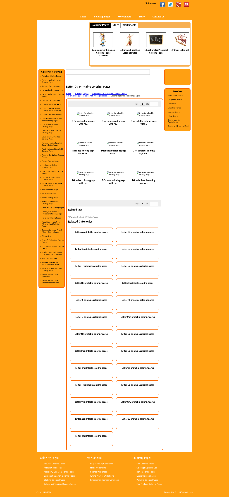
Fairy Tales (172, 104)
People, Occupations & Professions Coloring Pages (52, 213)
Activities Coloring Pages (51, 76)
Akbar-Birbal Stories (175, 96)
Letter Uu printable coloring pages (137, 385)
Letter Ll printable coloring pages (91, 317)
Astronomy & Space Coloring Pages (59, 472)
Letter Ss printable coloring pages (138, 368)
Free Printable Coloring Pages (149, 484)
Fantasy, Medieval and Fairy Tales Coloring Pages (52, 144)
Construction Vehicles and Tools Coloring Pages (52, 120)
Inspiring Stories (174, 112)
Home (61, 9)
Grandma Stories (174, 108)
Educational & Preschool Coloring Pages (51, 138)
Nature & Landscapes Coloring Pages (50, 203)
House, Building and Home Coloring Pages (52, 185)
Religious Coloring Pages (51, 218)
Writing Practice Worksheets (102, 476)
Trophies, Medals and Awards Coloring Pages (51, 264)
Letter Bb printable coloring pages (138, 232)
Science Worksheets (98, 472)
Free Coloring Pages (145, 464)
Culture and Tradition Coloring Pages (50, 126)
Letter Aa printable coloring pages (91, 232)
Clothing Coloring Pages (51, 100)
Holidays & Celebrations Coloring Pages (51, 178)
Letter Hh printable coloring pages (91, 283)
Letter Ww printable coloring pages (138, 402)
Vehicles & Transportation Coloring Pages (52, 270)
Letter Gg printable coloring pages (138, 266)
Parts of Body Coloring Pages (53, 208)
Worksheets (124, 16)
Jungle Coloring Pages (50, 190)
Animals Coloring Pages (178, 50)
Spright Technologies (184, 492)
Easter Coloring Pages (146, 476)
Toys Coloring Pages (49, 258)
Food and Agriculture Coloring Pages (50, 166)
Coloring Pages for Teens (51, 105)
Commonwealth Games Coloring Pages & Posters (98, 53)
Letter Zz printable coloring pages (91, 436)
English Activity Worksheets (101, 464)
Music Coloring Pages (50, 198)
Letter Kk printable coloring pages (138, 300)
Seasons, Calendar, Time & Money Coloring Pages (52, 231)
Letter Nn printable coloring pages (91, 334)
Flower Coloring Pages (50, 161)
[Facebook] (162, 4)
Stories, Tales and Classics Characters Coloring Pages (52, 253)
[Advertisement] (64, 43)
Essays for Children (175, 100)
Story (142, 16)
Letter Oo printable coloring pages (137, 334)
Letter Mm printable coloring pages (138, 317)
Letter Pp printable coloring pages (91, 351)
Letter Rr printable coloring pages (91, 368)
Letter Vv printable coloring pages (91, 402)
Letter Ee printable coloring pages (138, 249)
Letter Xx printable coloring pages (91, 419)
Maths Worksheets (49, 194)
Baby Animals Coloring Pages (53, 90)
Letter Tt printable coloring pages (91, 385)
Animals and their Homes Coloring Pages (51, 81)
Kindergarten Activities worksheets (104, 480)
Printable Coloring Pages (147, 480)
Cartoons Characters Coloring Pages (59, 476)
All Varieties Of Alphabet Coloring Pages (83, 217)
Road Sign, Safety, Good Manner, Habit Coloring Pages (51, 224)
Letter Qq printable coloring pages (137, 351)
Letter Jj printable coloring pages (91, 300)
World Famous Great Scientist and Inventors (50, 282)
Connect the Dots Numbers (52, 115)
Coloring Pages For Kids (146, 468)
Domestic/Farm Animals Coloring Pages (51, 132)
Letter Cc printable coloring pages (91, 249)
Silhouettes (46, 236)
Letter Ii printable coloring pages (137, 283)
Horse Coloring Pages (145, 472)
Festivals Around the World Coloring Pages (52, 150)
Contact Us (158, 16)
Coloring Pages (102, 16)
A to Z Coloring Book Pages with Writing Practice (86, 96)
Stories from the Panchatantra (174, 121)
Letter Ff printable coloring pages (91, 266)
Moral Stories (173, 116)
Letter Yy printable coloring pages (138, 419)
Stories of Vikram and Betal (178, 126)
